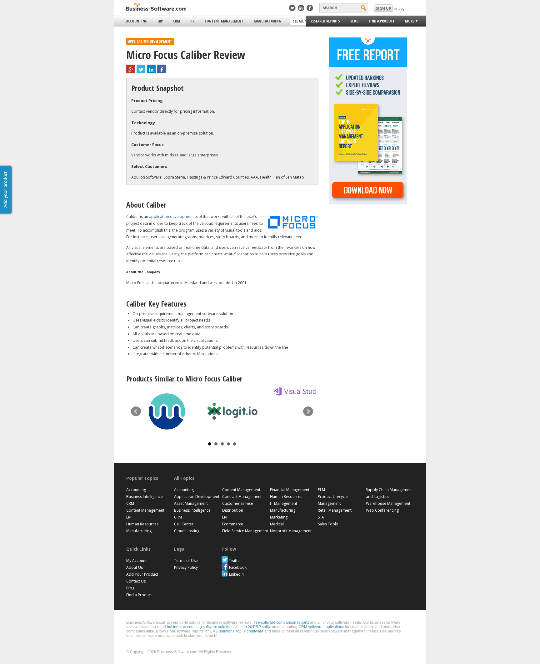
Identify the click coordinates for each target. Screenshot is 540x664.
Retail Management (335, 510)
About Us (134, 567)
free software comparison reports (281, 622)
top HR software (249, 631)
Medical (277, 524)
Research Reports (325, 21)
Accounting (136, 21)
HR (192, 21)
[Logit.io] (232, 411)
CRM (176, 21)
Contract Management (242, 496)
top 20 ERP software (259, 627)
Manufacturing (267, 21)
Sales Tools (328, 524)
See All (297, 21)
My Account (136, 560)
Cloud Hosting (186, 531)
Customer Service (237, 503)
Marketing (279, 517)
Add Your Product (142, 574)
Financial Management (289, 489)
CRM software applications (321, 627)
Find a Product (382, 21)
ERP (160, 21)
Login (403, 8)
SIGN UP (383, 8)
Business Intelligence (144, 496)
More (407, 22)
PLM (321, 489)
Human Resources (142, 524)
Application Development (196, 496)
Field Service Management (245, 531)
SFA (321, 517)
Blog (354, 21)
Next (308, 411)
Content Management (224, 21)
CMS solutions (222, 631)
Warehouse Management (388, 503)
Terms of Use (186, 560)
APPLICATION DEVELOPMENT (150, 41)
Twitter (235, 560)
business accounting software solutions (200, 627)
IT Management (283, 503)
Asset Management (191, 503)
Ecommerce (232, 524)
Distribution (232, 510)
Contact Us (136, 581)
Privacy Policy (186, 567)
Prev (136, 411)
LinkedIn (236, 574)
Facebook (238, 567)
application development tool (175, 216)
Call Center (183, 524)
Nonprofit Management (291, 531)
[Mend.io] (167, 411)
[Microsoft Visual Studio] (298, 391)
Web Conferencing (382, 510)
